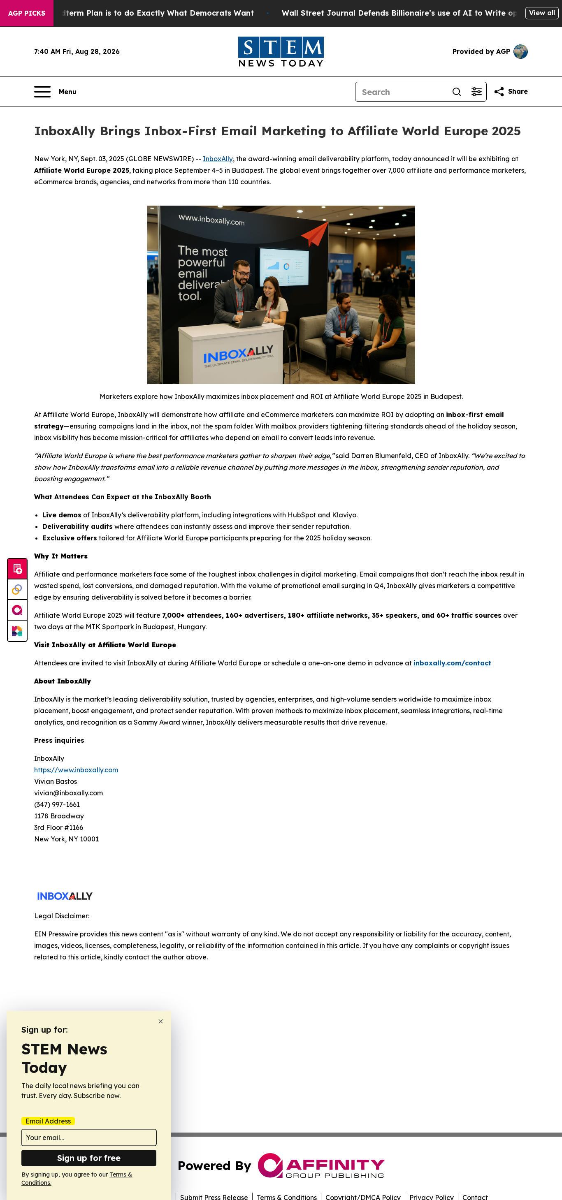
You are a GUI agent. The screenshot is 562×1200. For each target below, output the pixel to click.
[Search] (457, 91)
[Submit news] (17, 569)
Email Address (48, 1121)
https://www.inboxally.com (76, 770)
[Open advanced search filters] (476, 91)
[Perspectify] (17, 589)
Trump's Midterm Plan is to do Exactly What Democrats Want (137, 13)
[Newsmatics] (17, 631)
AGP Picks (26, 13)
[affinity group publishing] (17, 610)
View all (542, 13)
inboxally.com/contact (452, 663)
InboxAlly (218, 159)
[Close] (161, 1021)
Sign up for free (89, 1158)
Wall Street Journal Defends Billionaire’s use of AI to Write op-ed (406, 13)
